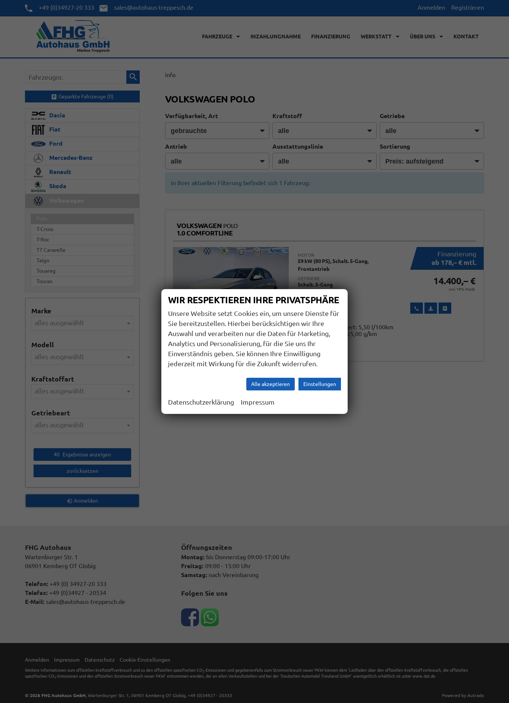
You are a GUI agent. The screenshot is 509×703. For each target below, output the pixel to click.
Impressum (258, 402)
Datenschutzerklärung (201, 402)
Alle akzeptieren (270, 384)
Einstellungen (319, 384)
